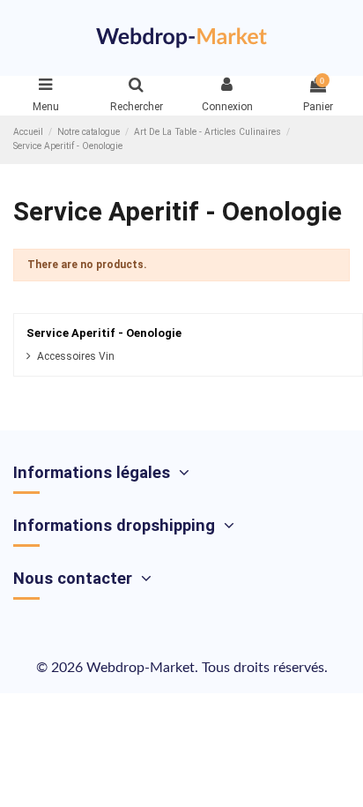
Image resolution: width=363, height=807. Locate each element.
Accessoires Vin (76, 356)
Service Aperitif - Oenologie (104, 333)
